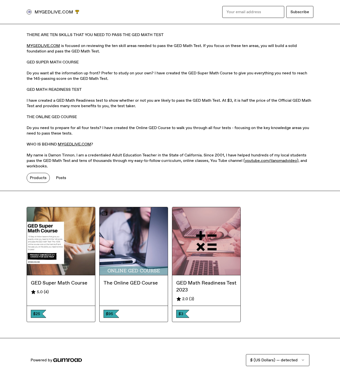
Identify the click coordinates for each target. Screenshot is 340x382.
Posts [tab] (61, 177)
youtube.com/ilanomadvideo (271, 160)
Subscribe (299, 11)
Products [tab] (38, 177)
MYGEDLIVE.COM (43, 45)
